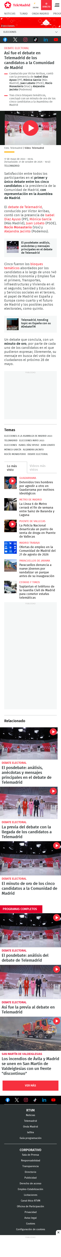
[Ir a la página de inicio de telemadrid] (17, 5)
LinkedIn (46, 39)
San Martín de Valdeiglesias (22, 1054)
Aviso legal (30, 1218)
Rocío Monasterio (18, 227)
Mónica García (40, 219)
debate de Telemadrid (25, 207)
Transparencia (30, 1166)
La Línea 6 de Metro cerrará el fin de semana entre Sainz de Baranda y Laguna (10, 504)
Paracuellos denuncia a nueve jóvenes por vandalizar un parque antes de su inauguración (10, 565)
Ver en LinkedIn (44, 1100)
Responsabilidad (30, 1160)
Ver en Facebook (7, 1100)
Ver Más (30, 1085)
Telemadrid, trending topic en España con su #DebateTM (13, 324)
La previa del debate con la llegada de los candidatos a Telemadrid (29, 803)
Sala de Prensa (30, 1155)
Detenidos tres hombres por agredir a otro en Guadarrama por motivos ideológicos (10, 483)
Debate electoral (16, 48)
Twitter (15, 40)
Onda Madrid (40, 13)
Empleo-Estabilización (30, 1189)
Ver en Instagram (26, 1100)
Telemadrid (10, 440)
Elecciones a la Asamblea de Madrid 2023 (28, 436)
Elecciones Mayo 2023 (31, 440)
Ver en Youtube (53, 1100)
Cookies (30, 1223)
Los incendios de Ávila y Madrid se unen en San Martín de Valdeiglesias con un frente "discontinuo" (30, 1034)
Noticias (9, 13)
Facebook (5, 40)
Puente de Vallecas (32, 521)
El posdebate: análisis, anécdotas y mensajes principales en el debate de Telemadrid (13, 247)
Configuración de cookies (30, 1229)
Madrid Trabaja (29, 542)
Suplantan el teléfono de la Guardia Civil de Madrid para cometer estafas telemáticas (10, 587)
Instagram (25, 39)
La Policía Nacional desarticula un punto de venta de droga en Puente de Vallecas (10, 526)
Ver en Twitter (16, 1100)
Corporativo (30, 1150)
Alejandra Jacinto (17, 231)
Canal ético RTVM (30, 1200)
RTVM (30, 1110)
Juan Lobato (35, 223)
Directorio (30, 1172)
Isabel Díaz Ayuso (29, 445)
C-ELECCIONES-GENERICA (30, 22)
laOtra (30, 1132)
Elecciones (10, 445)
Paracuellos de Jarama (34, 560)
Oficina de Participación (30, 1206)
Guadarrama (27, 478)
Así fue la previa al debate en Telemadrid (28, 1009)
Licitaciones (30, 1195)
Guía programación (31, 1138)
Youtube (56, 39)
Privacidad (31, 1212)
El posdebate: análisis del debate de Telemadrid (25, 958)
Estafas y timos (29, 582)
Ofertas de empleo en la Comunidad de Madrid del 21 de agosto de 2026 (10, 547)
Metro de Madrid (30, 499)
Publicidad (30, 1178)
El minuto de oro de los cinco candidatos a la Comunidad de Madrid (30, 858)
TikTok (35, 40)
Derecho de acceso (30, 1183)
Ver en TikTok (35, 1100)
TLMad (24, 13)
